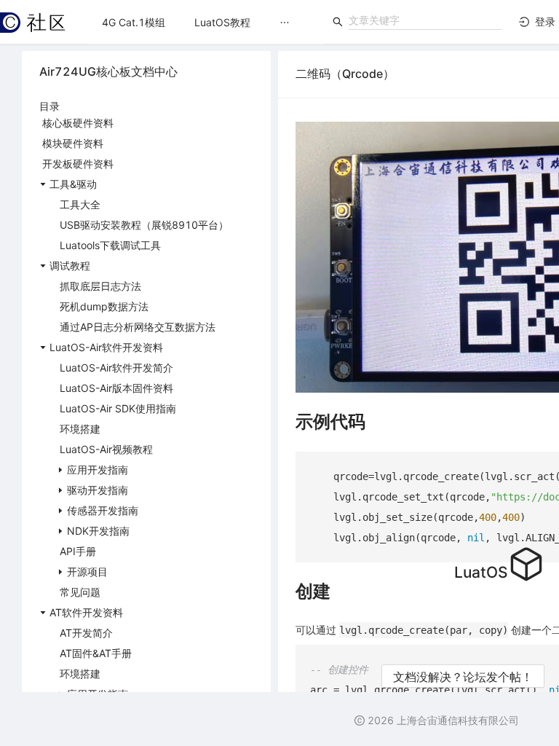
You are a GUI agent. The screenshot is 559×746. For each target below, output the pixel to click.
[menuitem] (133, 22)
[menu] (205, 22)
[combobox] (425, 20)
